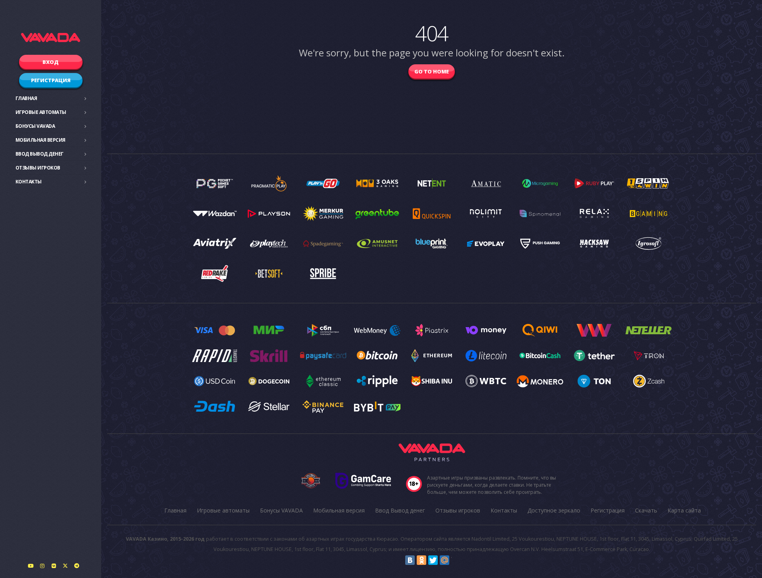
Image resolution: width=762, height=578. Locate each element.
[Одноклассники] (421, 560)
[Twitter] (433, 560)
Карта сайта (684, 510)
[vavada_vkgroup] (53, 565)
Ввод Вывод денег (39, 153)
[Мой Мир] (444, 560)
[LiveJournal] (456, 560)
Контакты (28, 181)
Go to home (431, 71)
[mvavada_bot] (76, 565)
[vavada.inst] (42, 565)
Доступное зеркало (553, 510)
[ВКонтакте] (410, 560)
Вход (50, 62)
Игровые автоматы (40, 112)
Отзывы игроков (37, 167)
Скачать (646, 510)
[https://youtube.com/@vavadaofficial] (30, 565)
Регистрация (51, 80)
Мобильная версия (40, 140)
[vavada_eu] (65, 565)
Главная (26, 98)
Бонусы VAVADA (35, 126)
